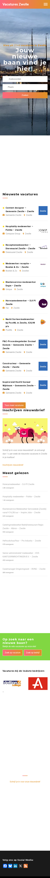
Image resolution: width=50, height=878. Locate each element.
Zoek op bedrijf (33, 652)
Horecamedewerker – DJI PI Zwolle (18, 484)
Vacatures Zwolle (16, 4)
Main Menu (46, 4)
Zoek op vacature (12, 652)
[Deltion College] (12, 683)
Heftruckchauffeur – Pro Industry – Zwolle (22, 541)
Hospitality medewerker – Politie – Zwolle (21, 496)
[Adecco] (38, 683)
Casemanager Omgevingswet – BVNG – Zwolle (24, 569)
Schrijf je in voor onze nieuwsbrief (25, 781)
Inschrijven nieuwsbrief (13, 465)
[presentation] (3, 691)
